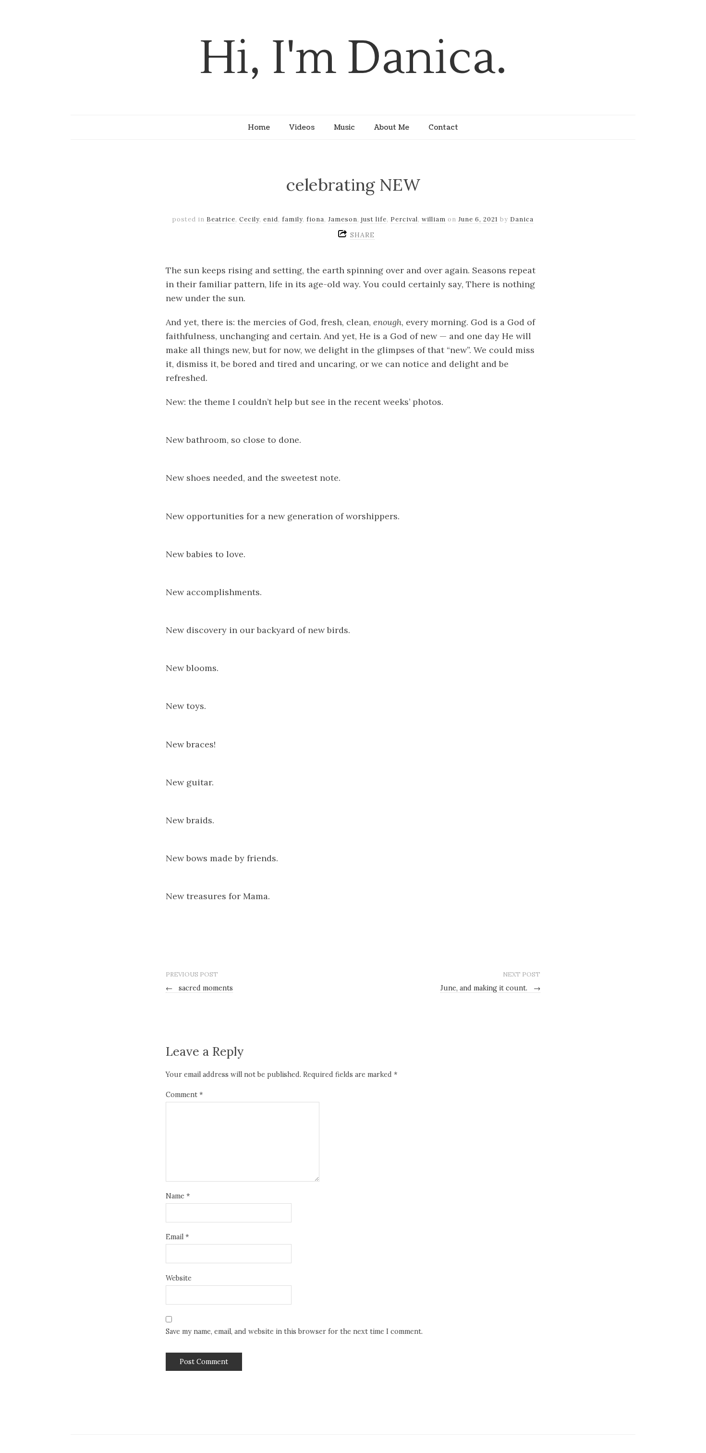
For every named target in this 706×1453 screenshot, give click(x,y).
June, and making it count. (490, 988)
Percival (404, 219)
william (434, 219)
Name (178, 1196)
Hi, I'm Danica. (353, 58)
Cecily (249, 219)
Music (344, 127)
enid (270, 219)
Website (179, 1278)
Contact (443, 127)
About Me (391, 127)
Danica (522, 219)
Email (177, 1237)
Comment (184, 1094)
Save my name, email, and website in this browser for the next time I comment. (294, 1331)
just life (374, 219)
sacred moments (199, 988)
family (292, 219)
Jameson (342, 219)
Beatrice (221, 219)
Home (259, 127)
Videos (302, 127)
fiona (315, 219)
